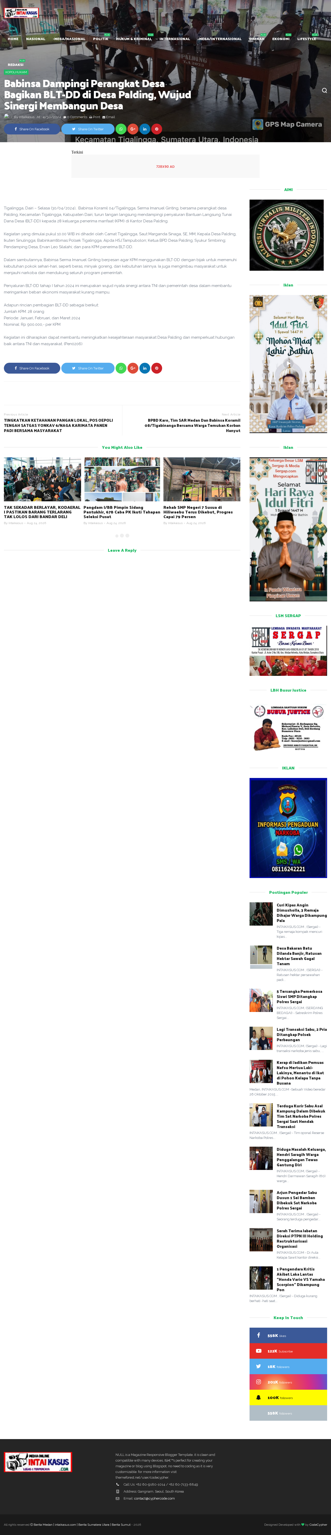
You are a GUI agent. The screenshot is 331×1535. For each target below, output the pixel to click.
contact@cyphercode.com (154, 1498)
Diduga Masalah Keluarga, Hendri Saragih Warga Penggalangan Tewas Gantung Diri (301, 1157)
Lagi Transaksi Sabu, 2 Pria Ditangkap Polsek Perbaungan (302, 1034)
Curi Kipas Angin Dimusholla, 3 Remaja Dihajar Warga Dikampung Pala (302, 912)
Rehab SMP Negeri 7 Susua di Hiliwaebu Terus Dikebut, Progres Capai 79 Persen (118, 511)
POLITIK (100, 38)
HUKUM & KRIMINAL (134, 38)
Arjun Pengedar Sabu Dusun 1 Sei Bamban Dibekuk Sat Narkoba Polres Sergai (297, 1200)
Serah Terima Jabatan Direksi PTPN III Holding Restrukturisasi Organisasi (300, 1238)
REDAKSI (16, 64)
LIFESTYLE (306, 38)
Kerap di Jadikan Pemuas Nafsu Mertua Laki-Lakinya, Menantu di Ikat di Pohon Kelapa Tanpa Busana (300, 1072)
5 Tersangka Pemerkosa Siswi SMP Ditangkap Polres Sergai (299, 996)
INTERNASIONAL (175, 38)
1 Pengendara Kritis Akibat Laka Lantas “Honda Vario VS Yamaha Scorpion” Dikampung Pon (301, 1279)
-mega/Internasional (220, 38)
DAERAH (257, 38)
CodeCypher (318, 1524)
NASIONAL (35, 38)
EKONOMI (281, 38)
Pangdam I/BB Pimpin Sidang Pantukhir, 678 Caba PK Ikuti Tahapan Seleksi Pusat (42, 511)
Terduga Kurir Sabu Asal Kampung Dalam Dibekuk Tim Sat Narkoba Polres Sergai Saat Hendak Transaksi (301, 1116)
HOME (13, 38)
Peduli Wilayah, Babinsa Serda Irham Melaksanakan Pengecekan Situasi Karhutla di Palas (200, 511)
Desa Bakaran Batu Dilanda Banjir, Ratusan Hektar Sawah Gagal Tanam (299, 955)
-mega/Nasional (69, 38)
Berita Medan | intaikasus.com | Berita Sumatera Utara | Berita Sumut (82, 1524)
